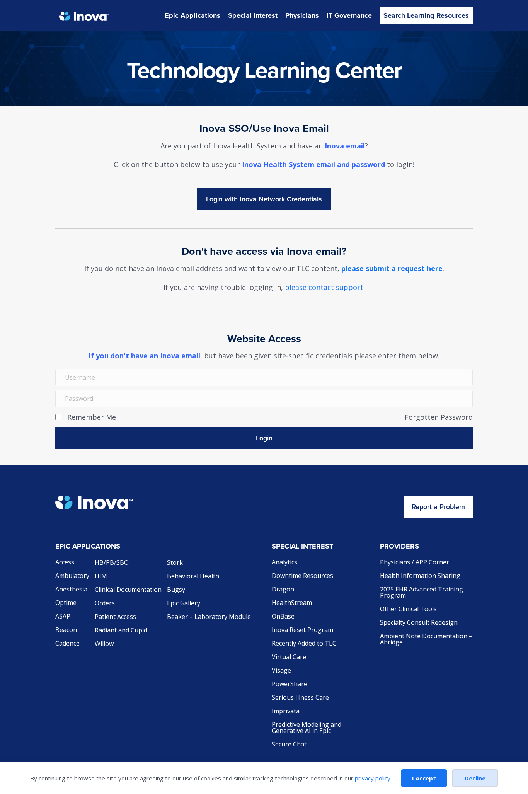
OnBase (283, 616)
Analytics (284, 562)
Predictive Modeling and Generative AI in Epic (306, 728)
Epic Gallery (183, 603)
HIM (101, 576)
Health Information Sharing (420, 576)
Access (64, 562)
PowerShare (289, 684)
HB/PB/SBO (112, 563)
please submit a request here (392, 268)
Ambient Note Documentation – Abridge (426, 639)
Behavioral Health (193, 576)
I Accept (424, 778)
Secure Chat (289, 744)
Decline (475, 778)
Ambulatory (72, 576)
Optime (66, 603)
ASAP (62, 616)
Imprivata (286, 711)
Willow (104, 644)
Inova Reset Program (302, 630)
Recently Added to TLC (304, 643)
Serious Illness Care (300, 698)
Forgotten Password (439, 417)
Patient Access (115, 617)
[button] (264, 438)
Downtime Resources (302, 576)
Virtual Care (289, 657)
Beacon (66, 630)
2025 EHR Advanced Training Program (421, 593)
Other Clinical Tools (408, 609)
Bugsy (176, 590)
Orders (105, 603)
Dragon (283, 589)
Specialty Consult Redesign (419, 623)
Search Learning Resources (426, 15)
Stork (175, 563)
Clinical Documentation (128, 590)
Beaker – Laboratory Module (209, 617)
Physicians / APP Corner (414, 562)
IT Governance (349, 15)
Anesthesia (71, 589)
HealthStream (292, 603)
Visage (281, 671)
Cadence (67, 643)
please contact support (324, 287)
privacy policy (372, 778)
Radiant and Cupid (121, 630)
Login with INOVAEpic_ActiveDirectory (264, 199)
